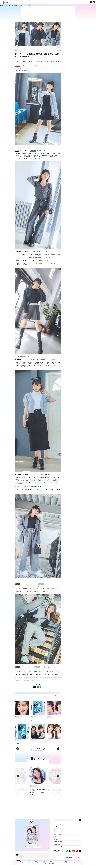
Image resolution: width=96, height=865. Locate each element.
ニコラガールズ (42, 693)
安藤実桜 (24, 794)
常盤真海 (37, 793)
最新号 (56, 836)
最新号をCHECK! (32, 843)
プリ (33, 693)
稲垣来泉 (29, 693)
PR (50, 792)
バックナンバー (28, 846)
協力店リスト (57, 844)
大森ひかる (19, 794)
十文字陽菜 (23, 792)
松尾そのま (23, 693)
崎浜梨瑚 (32, 793)
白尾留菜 (22, 799)
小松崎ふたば (51, 693)
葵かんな (18, 801)
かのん (32, 791)
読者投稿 (56, 839)
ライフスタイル (51, 863)
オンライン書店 (37, 846)
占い (74, 863)
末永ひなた (19, 796)
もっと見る (57, 695)
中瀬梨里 (18, 792)
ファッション (4, 5)
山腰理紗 (41, 791)
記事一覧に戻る (37, 748)
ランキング (56, 831)
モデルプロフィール (58, 834)
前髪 (36, 693)
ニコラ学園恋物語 (58, 841)
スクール (44, 863)
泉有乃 (42, 793)
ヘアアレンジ (58, 693)
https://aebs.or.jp (21, 856)
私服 (31, 795)
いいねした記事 (57, 824)
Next (58, 776)
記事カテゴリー (57, 826)
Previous (17, 776)
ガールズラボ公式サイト (59, 846)
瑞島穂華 (18, 799)
